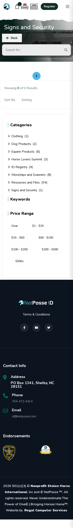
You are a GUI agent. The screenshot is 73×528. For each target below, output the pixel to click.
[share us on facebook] (24, 328)
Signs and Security (27, 190)
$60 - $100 (46, 238)
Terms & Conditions (36, 314)
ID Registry (22, 167)
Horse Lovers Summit (29, 159)
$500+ (19, 261)
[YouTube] (36, 328)
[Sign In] (34, 6)
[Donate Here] (24, 6)
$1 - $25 (38, 226)
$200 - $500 (50, 249)
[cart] (17, 6)
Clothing (20, 136)
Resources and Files (29, 182)
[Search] (66, 50)
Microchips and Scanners (31, 175)
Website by (36, 510)
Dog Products (24, 144)
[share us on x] (49, 328)
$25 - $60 (17, 238)
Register (49, 6)
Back (14, 38)
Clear (14, 226)
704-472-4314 (22, 401)
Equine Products (25, 151)
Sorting (26, 100)
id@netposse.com (24, 416)
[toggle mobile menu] (67, 6)
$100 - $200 (19, 249)
